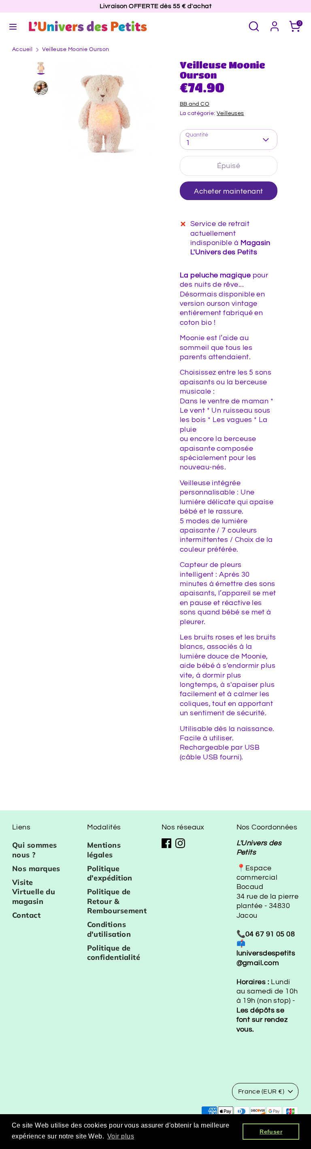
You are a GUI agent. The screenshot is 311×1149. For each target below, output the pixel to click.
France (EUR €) (261, 1091)
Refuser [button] (271, 1131)
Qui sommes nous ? (34, 849)
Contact (26, 915)
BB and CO (194, 104)
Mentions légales (104, 849)
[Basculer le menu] (13, 26)
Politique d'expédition (109, 873)
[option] (105, 113)
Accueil (22, 49)
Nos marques (36, 868)
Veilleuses (230, 113)
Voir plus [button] (120, 1136)
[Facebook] (166, 843)
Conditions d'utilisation (109, 929)
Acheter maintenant (228, 191)
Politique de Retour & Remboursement (117, 901)
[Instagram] (180, 843)
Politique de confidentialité (114, 952)
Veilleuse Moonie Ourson (75, 49)
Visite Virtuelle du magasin (33, 892)
